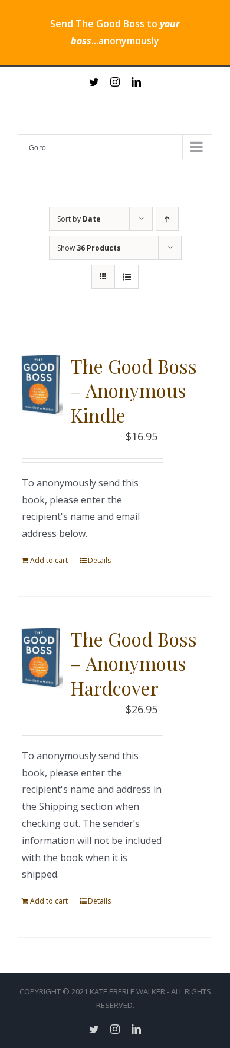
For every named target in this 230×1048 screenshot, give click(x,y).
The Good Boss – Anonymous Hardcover (133, 663)
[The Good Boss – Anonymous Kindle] (40, 385)
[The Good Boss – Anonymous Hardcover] (40, 658)
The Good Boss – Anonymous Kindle (133, 390)
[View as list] (126, 276)
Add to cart (49, 560)
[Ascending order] (167, 219)
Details (99, 560)
